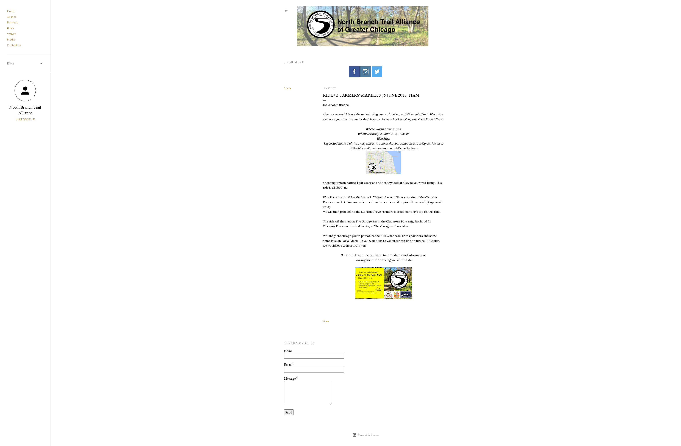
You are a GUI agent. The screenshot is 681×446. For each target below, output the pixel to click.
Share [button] (287, 88)
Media (11, 39)
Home (11, 11)
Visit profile (25, 119)
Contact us (14, 45)
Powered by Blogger (368, 435)
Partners (12, 22)
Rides (10, 28)
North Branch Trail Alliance (25, 109)
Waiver (11, 34)
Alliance (11, 16)
